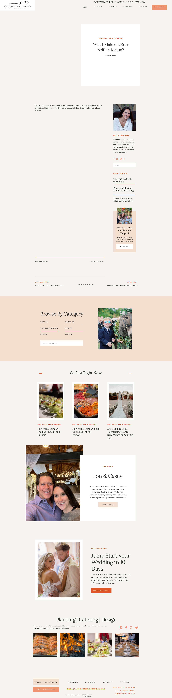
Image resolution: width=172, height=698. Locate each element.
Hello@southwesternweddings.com (85, 689)
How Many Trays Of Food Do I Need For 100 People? (85, 431)
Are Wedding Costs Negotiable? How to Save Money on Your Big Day (120, 433)
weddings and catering (111, 38)
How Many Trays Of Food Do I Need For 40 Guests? (49, 431)
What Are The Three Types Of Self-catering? (55, 285)
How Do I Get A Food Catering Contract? (123, 285)
